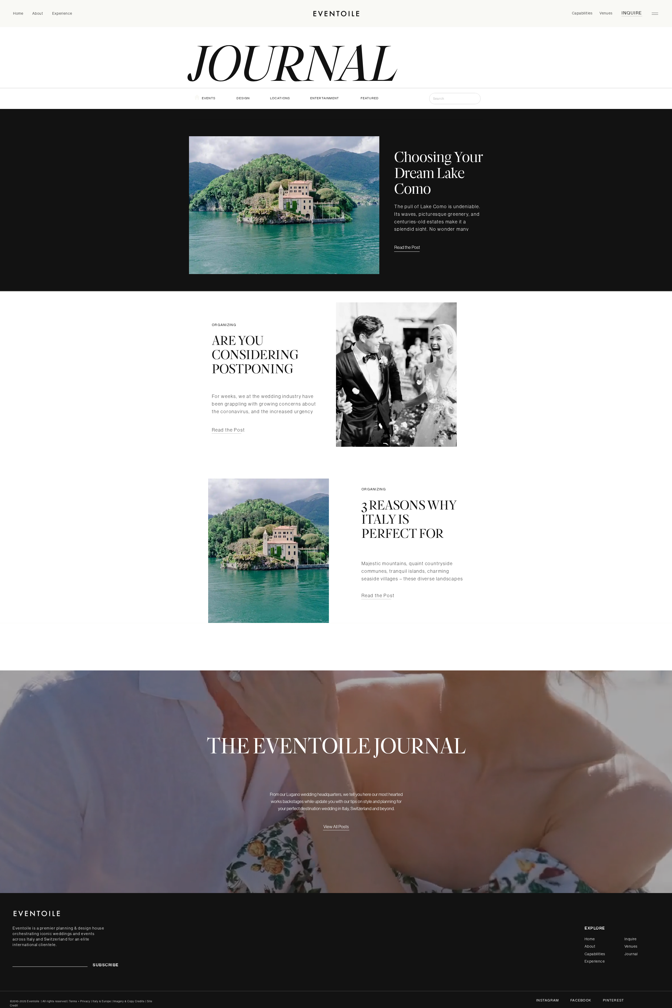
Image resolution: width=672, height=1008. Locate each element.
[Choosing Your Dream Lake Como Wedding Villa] (284, 205)
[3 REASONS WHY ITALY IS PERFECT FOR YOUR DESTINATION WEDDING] (268, 551)
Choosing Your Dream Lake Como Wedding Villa (438, 180)
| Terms (72, 1001)
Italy (95, 1001)
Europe (106, 1001)
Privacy (85, 1001)
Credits (140, 1001)
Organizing (224, 325)
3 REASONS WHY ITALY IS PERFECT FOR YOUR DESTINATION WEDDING (409, 540)
